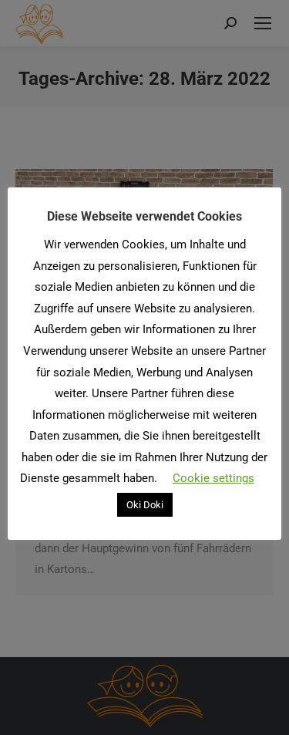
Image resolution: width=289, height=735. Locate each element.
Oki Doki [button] (144, 505)
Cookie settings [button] (213, 478)
